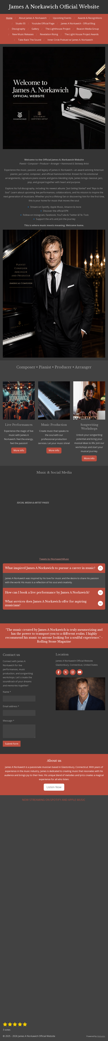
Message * (8, 720)
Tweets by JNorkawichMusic (54, 559)
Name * (7, 691)
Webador (101, 1036)
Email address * (11, 706)
